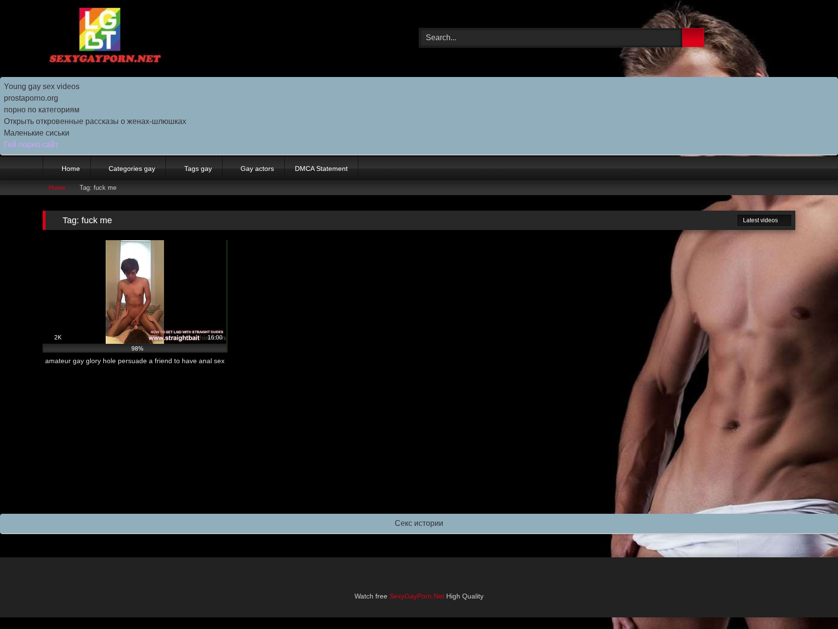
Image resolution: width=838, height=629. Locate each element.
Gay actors (257, 168)
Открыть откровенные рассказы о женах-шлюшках (95, 121)
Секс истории (419, 523)
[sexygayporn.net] (103, 38)
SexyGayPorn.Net (416, 596)
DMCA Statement (321, 168)
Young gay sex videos (42, 86)
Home (71, 168)
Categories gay (132, 168)
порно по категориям (42, 110)
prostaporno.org (31, 98)
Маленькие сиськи (36, 133)
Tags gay (198, 168)
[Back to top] (809, 600)
